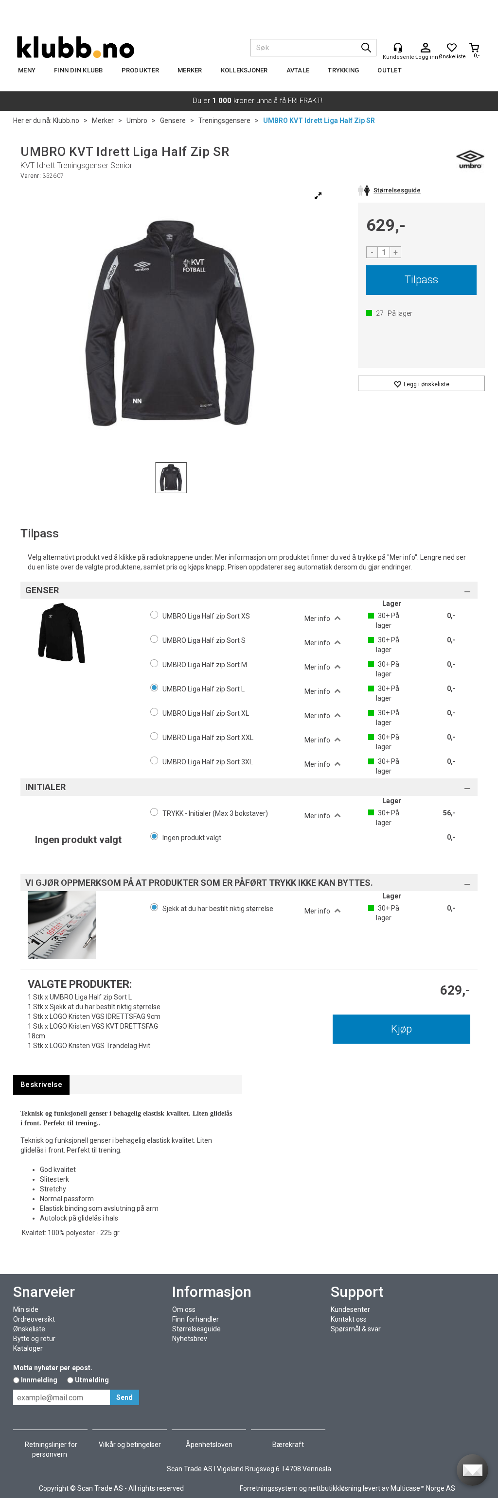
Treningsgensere (224, 120)
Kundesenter (350, 1309)
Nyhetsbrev (189, 1339)
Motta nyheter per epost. (52, 1368)
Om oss (184, 1309)
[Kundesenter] (398, 47)
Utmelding (92, 1380)
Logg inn (425, 48)
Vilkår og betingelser (130, 1444)
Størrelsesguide (196, 1329)
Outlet (389, 70)
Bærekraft (288, 1444)
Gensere (173, 120)
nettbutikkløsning (334, 1488)
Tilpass (421, 280)
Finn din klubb (78, 70)
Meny (27, 70)
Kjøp (401, 1029)
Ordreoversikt (34, 1319)
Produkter (140, 70)
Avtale (298, 70)
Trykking (343, 70)
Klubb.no (66, 120)
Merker (190, 70)
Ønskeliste (29, 1329)
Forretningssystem (269, 1488)
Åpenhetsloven (209, 1444)
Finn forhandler (195, 1319)
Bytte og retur (34, 1339)
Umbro (136, 120)
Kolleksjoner (244, 70)
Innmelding (39, 1380)
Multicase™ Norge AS (423, 1488)
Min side (25, 1309)
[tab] (41, 1085)
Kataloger (28, 1348)
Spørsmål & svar (356, 1329)
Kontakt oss (349, 1319)
